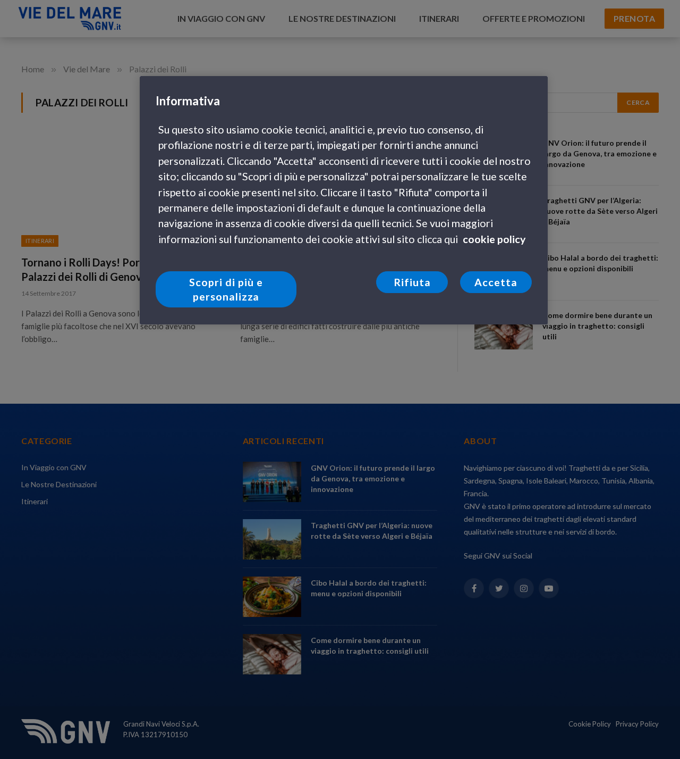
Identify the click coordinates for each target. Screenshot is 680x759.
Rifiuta (412, 282)
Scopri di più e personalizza (226, 289)
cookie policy (494, 239)
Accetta (495, 282)
